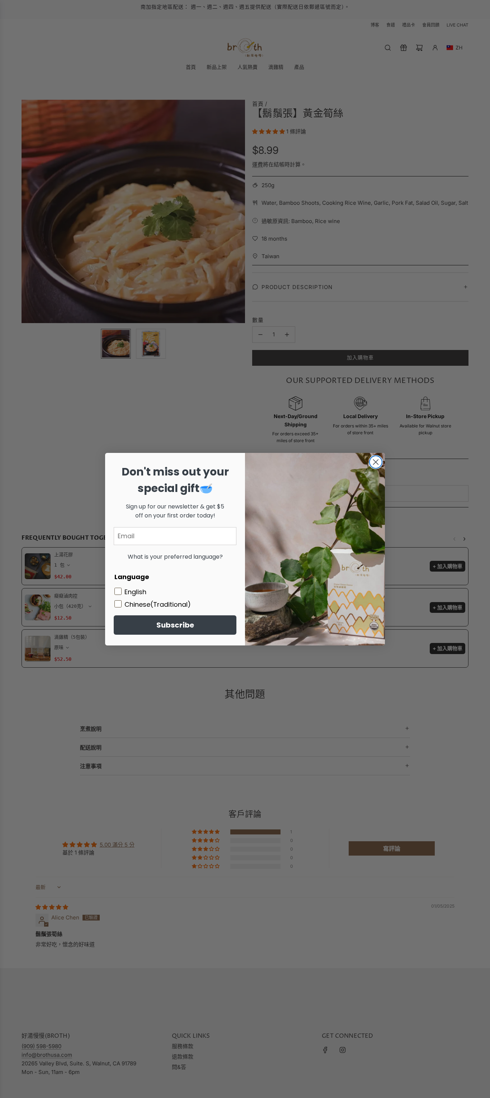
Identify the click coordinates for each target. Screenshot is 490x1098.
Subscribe (175, 625)
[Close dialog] (375, 462)
